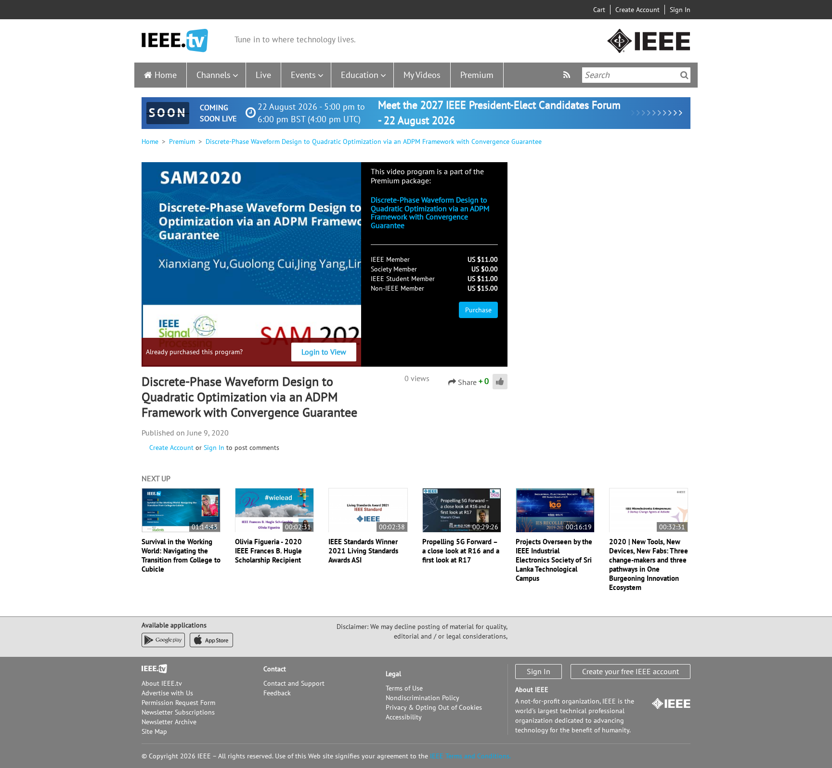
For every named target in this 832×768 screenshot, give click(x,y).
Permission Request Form (178, 702)
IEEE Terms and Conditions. (470, 756)
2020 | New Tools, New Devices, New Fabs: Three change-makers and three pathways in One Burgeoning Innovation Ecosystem (648, 564)
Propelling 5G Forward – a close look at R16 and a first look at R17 (460, 550)
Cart (599, 9)
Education (359, 74)
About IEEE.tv (162, 683)
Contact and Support (294, 683)
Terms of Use (404, 688)
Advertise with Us (167, 693)
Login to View (323, 352)
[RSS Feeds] (567, 74)
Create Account (637, 9)
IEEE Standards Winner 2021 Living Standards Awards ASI (363, 550)
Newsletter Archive (169, 721)
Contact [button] (274, 669)
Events (303, 74)
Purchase (478, 310)
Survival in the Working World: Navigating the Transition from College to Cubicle (181, 555)
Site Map (154, 731)
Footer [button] (151, 669)
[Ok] (684, 75)
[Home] (175, 40)
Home (166, 74)
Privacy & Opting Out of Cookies (434, 707)
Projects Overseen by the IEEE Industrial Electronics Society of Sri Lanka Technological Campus (554, 560)
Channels (213, 74)
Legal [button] (393, 673)
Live (263, 74)
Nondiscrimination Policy (422, 697)
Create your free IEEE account (630, 671)
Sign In (680, 9)
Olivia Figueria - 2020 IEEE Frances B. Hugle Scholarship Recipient (268, 550)
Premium (477, 74)
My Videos (422, 74)
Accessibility (404, 717)
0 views (416, 378)
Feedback (277, 693)
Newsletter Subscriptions (178, 712)
